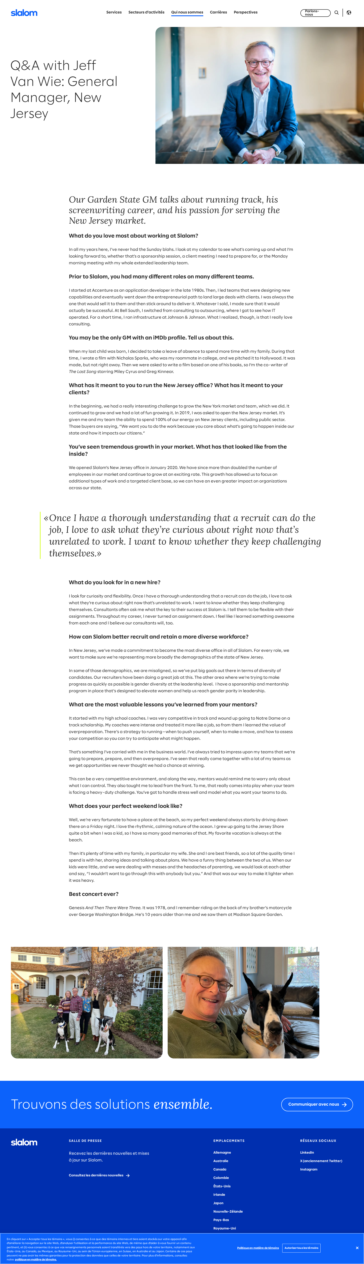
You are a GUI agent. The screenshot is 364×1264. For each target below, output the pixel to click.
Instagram (308, 1169)
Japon (218, 1203)
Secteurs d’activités (146, 12)
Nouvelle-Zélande (228, 1211)
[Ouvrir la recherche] (336, 12)
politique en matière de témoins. (36, 1259)
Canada (219, 1169)
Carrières (218, 12)
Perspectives (246, 12)
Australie (220, 1161)
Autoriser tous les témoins (301, 1248)
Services (114, 12)
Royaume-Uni (224, 1228)
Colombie (221, 1178)
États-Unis (222, 1186)
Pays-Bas (221, 1220)
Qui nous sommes (187, 12)
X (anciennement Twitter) (321, 1161)
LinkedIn (307, 1152)
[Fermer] (357, 1248)
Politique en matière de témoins (258, 1248)
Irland (218, 1194)
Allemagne (222, 1152)
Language (349, 12)
